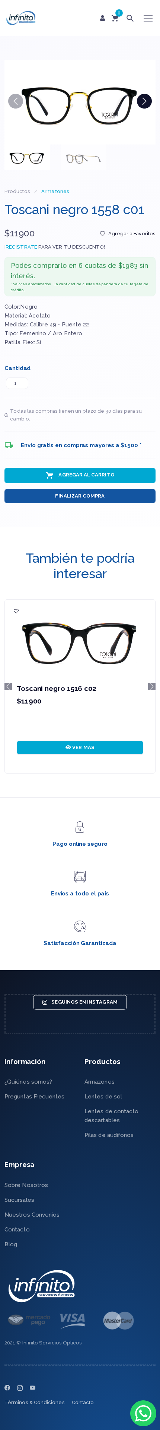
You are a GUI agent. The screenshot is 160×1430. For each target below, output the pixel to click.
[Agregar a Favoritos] (16, 611)
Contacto (17, 1229)
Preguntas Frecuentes (34, 1096)
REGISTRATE (21, 247)
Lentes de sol (103, 1096)
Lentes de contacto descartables (111, 1116)
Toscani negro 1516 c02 (56, 688)
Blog (10, 1244)
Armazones (55, 191)
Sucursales (19, 1200)
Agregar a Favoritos (132, 233)
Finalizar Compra (80, 496)
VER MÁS (83, 747)
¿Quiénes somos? (28, 1081)
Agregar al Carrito (85, 475)
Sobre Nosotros (26, 1185)
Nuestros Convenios (32, 1214)
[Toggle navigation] (148, 18)
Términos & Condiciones (34, 1402)
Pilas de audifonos (109, 1135)
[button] (144, 101)
